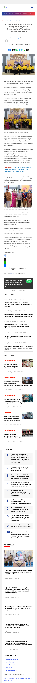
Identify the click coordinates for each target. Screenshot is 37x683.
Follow (29, 281)
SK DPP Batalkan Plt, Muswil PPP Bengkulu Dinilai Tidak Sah (21, 525)
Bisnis (11, 13)
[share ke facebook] (10, 51)
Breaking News (12, 659)
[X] (18, 259)
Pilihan (9, 668)
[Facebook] (18, 257)
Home (5, 13)
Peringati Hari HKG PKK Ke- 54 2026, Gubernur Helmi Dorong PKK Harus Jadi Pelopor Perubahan (17, 401)
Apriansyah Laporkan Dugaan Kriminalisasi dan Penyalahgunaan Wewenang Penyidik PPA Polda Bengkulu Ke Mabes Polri (20, 534)
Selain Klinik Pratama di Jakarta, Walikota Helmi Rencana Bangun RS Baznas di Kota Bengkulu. (20, 493)
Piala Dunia (10, 665)
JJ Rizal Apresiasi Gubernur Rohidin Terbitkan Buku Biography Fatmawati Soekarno (21, 501)
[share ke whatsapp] (17, 51)
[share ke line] (24, 51)
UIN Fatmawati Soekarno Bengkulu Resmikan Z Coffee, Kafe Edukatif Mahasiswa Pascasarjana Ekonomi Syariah (18, 643)
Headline (18, 13)
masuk (12, 273)
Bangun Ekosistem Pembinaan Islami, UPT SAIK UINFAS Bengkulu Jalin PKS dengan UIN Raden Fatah (18, 572)
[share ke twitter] (13, 51)
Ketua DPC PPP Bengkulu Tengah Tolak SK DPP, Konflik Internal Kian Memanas (20, 509)
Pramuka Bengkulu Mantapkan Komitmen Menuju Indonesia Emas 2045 (13, 436)
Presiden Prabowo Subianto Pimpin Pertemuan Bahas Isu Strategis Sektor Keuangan (20, 476)
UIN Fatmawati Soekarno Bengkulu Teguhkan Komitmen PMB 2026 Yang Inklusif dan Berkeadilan (17, 625)
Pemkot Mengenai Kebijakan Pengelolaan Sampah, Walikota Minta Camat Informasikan (21, 484)
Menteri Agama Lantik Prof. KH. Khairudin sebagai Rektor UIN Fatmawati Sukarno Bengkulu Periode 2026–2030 (18, 608)
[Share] (18, 265)
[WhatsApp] (18, 262)
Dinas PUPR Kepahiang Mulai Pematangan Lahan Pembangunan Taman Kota (12, 418)
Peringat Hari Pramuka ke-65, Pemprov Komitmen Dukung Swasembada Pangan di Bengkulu (17, 366)
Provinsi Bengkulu (17, 20)
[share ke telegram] (20, 51)
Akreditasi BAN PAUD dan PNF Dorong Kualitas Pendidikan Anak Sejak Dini (20, 468)
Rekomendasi (11, 670)
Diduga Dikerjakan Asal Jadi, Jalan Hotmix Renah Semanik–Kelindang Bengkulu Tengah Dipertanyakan (20, 518)
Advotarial (8, 20)
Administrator (13, 38)
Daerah (25, 13)
